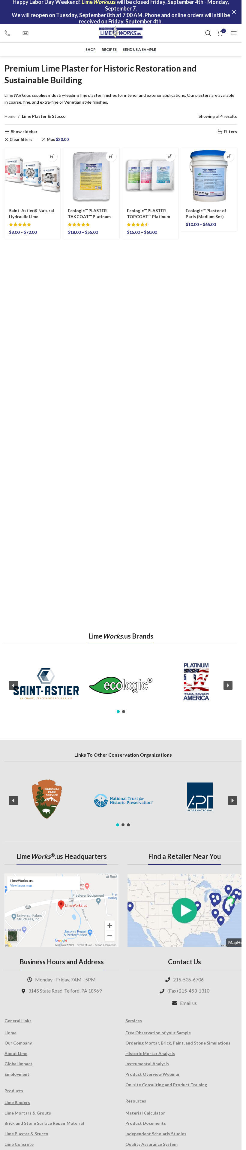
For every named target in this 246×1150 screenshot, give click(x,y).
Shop (91, 49)
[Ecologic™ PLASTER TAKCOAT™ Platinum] (91, 176)
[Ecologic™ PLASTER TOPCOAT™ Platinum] (150, 176)
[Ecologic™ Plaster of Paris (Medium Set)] (209, 176)
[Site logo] (120, 32)
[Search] (208, 33)
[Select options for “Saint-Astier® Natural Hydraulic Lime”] (52, 156)
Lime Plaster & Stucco (26, 1133)
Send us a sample (139, 49)
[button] (13, 685)
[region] (120, 685)
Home (10, 116)
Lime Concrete (19, 1144)
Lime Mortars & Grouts (27, 1112)
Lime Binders (17, 1102)
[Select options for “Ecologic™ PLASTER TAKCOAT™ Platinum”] (111, 156)
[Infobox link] (10, 33)
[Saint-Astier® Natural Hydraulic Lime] (32, 176)
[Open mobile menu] (234, 33)
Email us (188, 1003)
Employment (16, 1074)
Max (58, 139)
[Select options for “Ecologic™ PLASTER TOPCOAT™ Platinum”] (170, 156)
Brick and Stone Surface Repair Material (44, 1123)
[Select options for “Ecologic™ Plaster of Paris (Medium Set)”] (229, 156)
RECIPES (109, 49)
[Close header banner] (234, 12)
